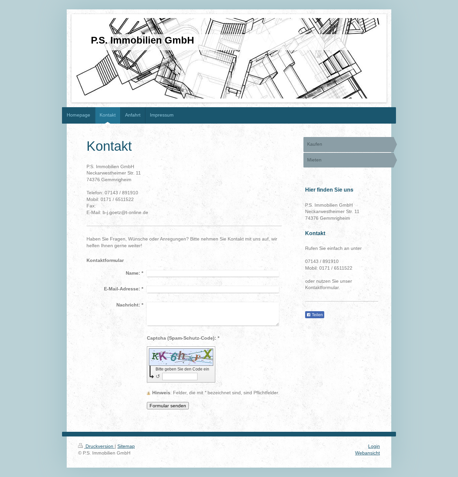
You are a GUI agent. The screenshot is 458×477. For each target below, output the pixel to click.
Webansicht (367, 453)
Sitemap (126, 446)
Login (374, 446)
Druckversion (99, 446)
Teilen (317, 315)
